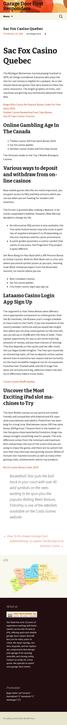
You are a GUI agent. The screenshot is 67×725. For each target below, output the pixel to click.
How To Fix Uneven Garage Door (25, 536)
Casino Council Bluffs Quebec (19, 381)
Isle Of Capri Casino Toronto (19, 116)
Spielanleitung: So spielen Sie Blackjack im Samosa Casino (37, 543)
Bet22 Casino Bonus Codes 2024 (20, 467)
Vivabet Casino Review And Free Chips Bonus (27, 112)
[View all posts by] (45, 33)
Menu (6, 16)
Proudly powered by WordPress (18, 718)
